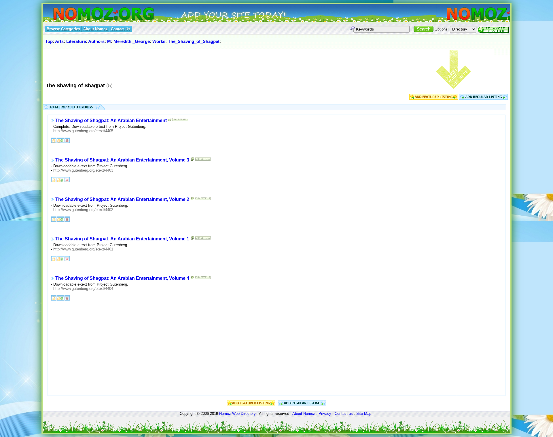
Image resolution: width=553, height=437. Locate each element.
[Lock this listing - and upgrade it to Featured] (60, 140)
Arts (59, 41)
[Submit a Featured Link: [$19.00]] (433, 98)
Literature (76, 41)
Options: (442, 29)
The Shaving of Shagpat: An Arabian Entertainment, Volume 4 (122, 278)
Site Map (363, 413)
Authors (96, 41)
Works (158, 41)
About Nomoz (303, 413)
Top (49, 41)
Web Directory (244, 413)
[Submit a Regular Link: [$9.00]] (483, 98)
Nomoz (225, 413)
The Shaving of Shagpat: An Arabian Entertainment (111, 120)
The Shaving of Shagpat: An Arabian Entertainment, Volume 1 (122, 239)
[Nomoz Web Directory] (93, 14)
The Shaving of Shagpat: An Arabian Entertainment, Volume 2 (122, 199)
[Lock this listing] (54, 140)
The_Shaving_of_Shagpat (193, 41)
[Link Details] (180, 121)
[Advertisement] (149, 63)
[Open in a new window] (170, 121)
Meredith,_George (131, 41)
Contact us (344, 413)
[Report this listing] (67, 140)
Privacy (325, 413)
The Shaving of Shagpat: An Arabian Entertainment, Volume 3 (122, 160)
